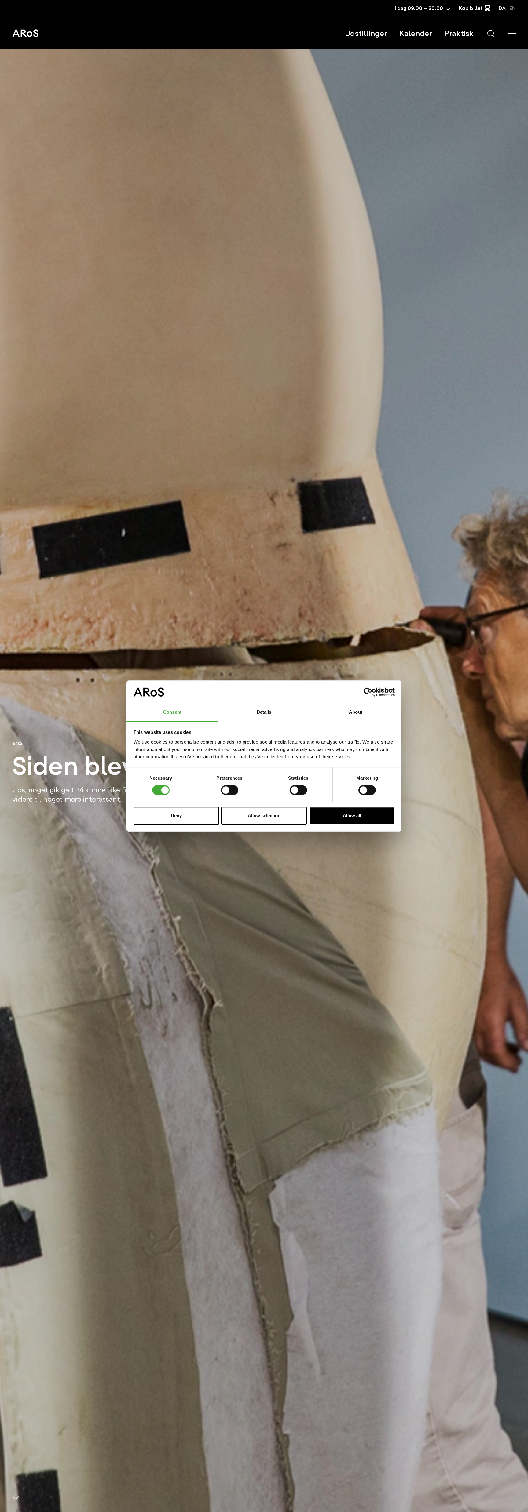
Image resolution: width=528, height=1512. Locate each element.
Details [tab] (264, 712)
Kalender (415, 33)
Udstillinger (366, 33)
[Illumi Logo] (25, 33)
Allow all (352, 815)
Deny (176, 815)
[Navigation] (512, 33)
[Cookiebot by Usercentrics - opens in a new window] (368, 692)
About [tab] (355, 712)
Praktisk (459, 33)
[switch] (229, 790)
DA (502, 8)
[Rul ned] (16, 1496)
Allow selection (264, 815)
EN (512, 8)
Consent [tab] (172, 712)
